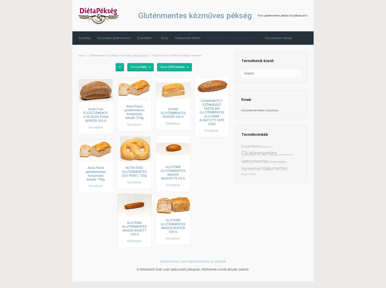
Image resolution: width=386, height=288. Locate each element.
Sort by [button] (139, 66)
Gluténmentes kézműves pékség (195, 15)
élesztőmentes (248, 174)
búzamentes (251, 146)
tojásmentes (275, 168)
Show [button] (172, 66)
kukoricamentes (286, 154)
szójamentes (278, 162)
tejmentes (251, 168)
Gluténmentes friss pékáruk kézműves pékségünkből (118, 55)
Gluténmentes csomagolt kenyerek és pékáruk (193, 261)
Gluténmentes (259, 153)
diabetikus (268, 147)
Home (81, 55)
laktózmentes (254, 161)
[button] (120, 67)
